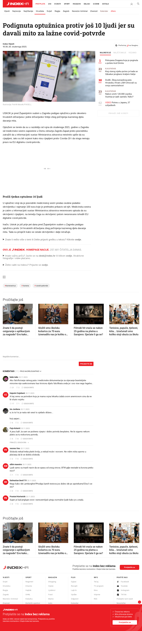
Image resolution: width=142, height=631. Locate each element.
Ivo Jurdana (15, 409)
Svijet (49, 11)
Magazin (52, 577)
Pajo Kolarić (15, 428)
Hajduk (28, 590)
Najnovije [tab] (105, 53)
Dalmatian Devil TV (18, 480)
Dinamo (29, 586)
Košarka (29, 599)
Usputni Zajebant (17, 393)
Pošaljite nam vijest (125, 599)
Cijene (96, 4)
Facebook (125, 582)
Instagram (125, 590)
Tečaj (96, 582)
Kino (96, 590)
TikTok (123, 594)
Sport (67, 4)
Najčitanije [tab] (119, 53)
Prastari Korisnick (17, 496)
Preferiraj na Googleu (128, 45)
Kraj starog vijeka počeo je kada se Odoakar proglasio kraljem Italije (121, 71)
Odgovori (74, 599)
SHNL (28, 594)
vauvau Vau (15, 448)
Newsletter (121, 603)
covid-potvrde (41, 286)
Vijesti (57, 4)
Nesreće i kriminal (80, 11)
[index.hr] (17, 3)
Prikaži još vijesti (118, 113)
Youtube (124, 586)
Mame (51, 599)
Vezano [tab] (132, 53)
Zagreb (66, 11)
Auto (50, 603)
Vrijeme (97, 594)
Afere (113, 11)
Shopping (52, 582)
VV (5, 450)
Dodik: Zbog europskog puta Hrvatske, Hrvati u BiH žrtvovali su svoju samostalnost (121, 83)
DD (5, 482)
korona (25, 286)
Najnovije (16, 11)
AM (5, 466)
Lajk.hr (74, 590)
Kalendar (104, 11)
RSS (95, 599)
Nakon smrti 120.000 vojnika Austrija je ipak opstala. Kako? (119, 94)
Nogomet (29, 582)
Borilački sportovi (33, 603)
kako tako (14, 377)
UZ (5, 394)
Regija (57, 11)
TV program (99, 586)
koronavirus (10, 286)
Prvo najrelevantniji (29, 371)
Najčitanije (28, 11)
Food (50, 594)
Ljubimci (51, 590)
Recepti (74, 586)
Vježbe (74, 594)
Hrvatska (40, 11)
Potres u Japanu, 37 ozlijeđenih (117, 104)
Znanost (93, 11)
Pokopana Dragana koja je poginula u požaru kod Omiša (121, 61)
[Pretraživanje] (137, 4)
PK (5, 498)
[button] (6, 313)
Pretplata (40, 4)
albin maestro (16, 464)
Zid (49, 4)
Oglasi (87, 4)
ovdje (69, 255)
